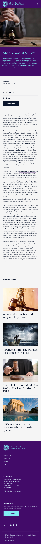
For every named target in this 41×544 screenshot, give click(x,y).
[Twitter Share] (6, 93)
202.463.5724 (8, 487)
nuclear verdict (8, 229)
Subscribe (11, 103)
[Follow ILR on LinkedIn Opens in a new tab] (7, 525)
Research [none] (7, 458)
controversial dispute (17, 150)
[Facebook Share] (3, 93)
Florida (5, 197)
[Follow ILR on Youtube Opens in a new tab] (11, 525)
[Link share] (13, 92)
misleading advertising (27, 171)
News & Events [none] (8, 455)
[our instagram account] (16, 525)
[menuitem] (20, 455)
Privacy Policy (9, 540)
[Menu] (37, 3)
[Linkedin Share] (10, 93)
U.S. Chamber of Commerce (12, 491)
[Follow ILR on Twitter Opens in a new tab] (4, 525)
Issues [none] (6, 461)
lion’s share (26, 144)
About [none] (5, 464)
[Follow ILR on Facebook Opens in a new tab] (13, 525)
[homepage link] (14, 4)
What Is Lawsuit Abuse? (19, 53)
